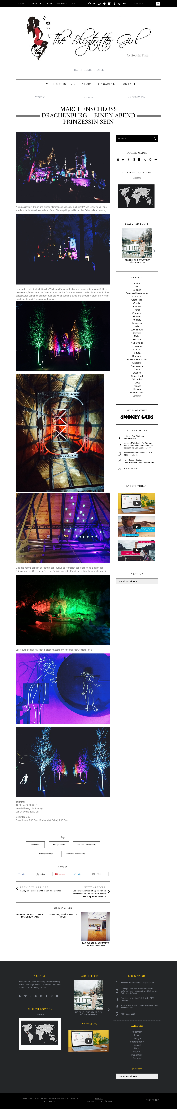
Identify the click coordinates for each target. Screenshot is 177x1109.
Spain (137, 369)
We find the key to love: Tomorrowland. (30, 915)
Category (33, 3)
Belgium (137, 290)
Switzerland (137, 376)
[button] (25, 874)
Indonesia (137, 323)
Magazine (61, 3)
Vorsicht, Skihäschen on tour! (63, 915)
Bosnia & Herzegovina (137, 293)
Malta (137, 336)
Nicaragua (137, 346)
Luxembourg (137, 330)
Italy (137, 326)
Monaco (137, 339)
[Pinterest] (104, 3)
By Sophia (40, 97)
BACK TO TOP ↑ (153, 1100)
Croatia (136, 303)
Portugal (137, 353)
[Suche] (158, 4)
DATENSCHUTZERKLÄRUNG (99, 1101)
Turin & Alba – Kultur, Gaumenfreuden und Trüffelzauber (139, 461)
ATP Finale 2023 (131, 468)
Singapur (136, 363)
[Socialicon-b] (109, 3)
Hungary (137, 320)
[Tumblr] (114, 3)
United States (137, 392)
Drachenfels (35, 844)
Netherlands (137, 343)
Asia (137, 286)
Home (21, 3)
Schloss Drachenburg (95, 210)
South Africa (137, 366)
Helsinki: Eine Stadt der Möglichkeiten (136, 261)
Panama (137, 349)
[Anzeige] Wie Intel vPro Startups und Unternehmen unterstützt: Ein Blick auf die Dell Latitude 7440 (138, 445)
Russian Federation (137, 359)
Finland (137, 306)
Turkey (137, 383)
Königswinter (59, 844)
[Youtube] (124, 3)
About (48, 3)
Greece (136, 316)
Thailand (136, 386)
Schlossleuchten (46, 853)
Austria (136, 283)
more (43, 987)
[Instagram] (119, 3)
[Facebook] (89, 3)
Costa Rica (136, 300)
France (136, 310)
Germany (136, 313)
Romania (136, 356)
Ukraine (137, 389)
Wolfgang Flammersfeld (76, 853)
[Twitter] (94, 3)
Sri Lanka (137, 379)
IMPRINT (99, 1098)
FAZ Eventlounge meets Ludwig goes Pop (95, 944)
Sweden (137, 373)
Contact (76, 3)
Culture (88, 97)
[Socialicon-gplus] (99, 3)
